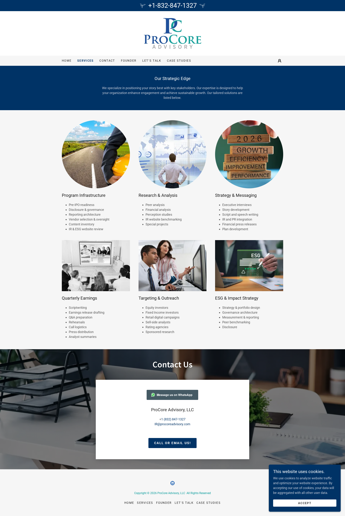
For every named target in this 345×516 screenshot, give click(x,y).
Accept (304, 503)
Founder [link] (129, 60)
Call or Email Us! (172, 443)
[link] (172, 33)
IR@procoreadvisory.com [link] (172, 424)
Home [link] (67, 60)
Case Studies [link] (179, 60)
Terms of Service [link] (24, 475)
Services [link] (85, 60)
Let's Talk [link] (151, 60)
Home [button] (129, 502)
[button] (279, 60)
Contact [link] (107, 60)
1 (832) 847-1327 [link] (173, 419)
